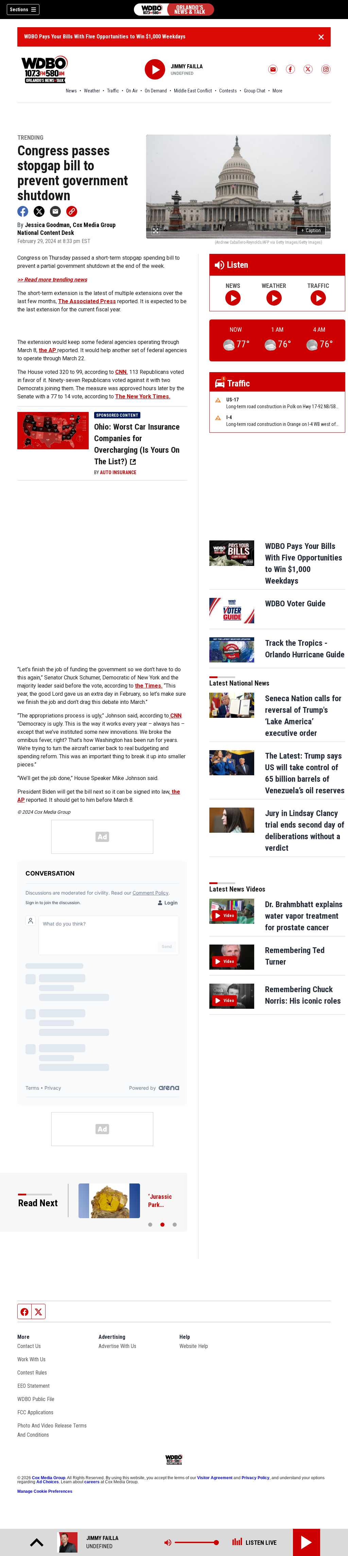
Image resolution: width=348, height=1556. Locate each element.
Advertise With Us (117, 1346)
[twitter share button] (39, 211)
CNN (175, 715)
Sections (19, 9)
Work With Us (31, 1359)
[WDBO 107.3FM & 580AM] (174, 9)
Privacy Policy (255, 1477)
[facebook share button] (22, 211)
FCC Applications (35, 1412)
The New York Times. (142, 396)
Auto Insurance (118, 472)
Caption (311, 230)
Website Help (193, 1346)
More (277, 90)
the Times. (148, 685)
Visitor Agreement (214, 1477)
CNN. (121, 372)
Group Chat (254, 90)
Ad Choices (47, 1482)
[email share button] (55, 211)
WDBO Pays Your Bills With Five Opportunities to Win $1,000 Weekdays (105, 36)
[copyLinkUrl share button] (71, 211)
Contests (228, 90)
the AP (48, 350)
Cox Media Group (48, 1477)
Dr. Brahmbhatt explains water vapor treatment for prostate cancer (304, 916)
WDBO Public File (35, 1399)
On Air (132, 90)
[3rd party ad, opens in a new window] (53, 430)
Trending (30, 138)
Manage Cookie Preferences (44, 1491)
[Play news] (233, 298)
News (71, 90)
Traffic (113, 90)
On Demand (156, 90)
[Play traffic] (318, 298)
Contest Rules (32, 1372)
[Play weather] (274, 298)
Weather (92, 90)
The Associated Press (87, 301)
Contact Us (29, 1346)
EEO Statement (33, 1386)
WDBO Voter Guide (295, 603)
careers (92, 1482)
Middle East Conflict (193, 90)
